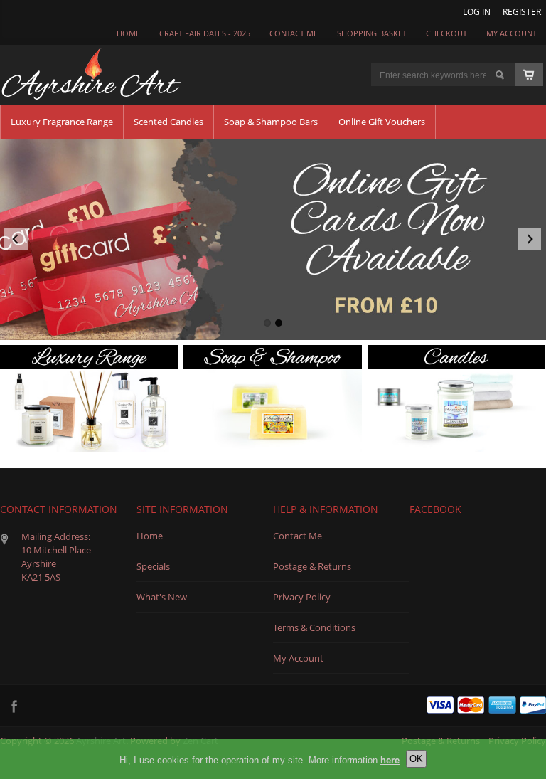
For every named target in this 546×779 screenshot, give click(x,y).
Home (128, 33)
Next (527, 236)
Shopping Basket (372, 33)
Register (522, 11)
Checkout (446, 33)
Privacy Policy (302, 596)
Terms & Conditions (314, 627)
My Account (511, 33)
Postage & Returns (312, 566)
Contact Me (297, 535)
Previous (18, 236)
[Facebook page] (14, 705)
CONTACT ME (293, 33)
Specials (153, 566)
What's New (161, 596)
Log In (477, 11)
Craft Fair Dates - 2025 (204, 33)
